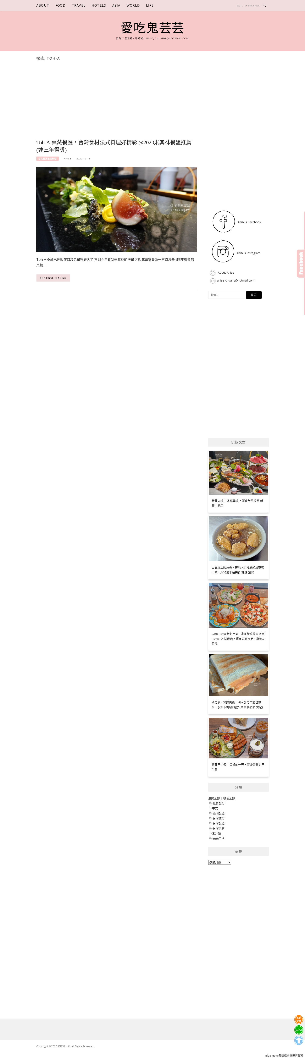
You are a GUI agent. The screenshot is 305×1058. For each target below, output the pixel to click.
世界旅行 (218, 803)
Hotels (99, 5)
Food (60, 5)
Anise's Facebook (249, 222)
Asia (116, 5)
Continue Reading (53, 277)
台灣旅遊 (218, 823)
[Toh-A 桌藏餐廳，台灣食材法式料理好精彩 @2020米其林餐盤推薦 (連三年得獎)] (116, 209)
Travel (78, 5)
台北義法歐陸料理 (47, 158)
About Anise (225, 272)
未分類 (216, 833)
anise (67, 158)
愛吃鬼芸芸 (152, 28)
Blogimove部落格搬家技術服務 (284, 1055)
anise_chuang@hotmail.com (236, 280)
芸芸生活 (218, 838)
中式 (215, 808)
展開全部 (214, 798)
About (42, 5)
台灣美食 (218, 828)
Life (150, 5)
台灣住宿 (218, 818)
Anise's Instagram (248, 253)
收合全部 (229, 798)
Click (301, 264)
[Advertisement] (116, 107)
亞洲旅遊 (218, 813)
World (133, 5)
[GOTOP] (298, 1040)
